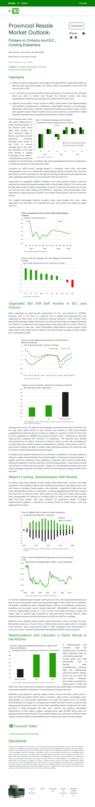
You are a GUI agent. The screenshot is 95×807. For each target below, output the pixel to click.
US (18, 3)
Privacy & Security (31, 791)
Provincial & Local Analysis (20, 70)
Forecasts (42, 67)
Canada (11, 3)
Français (83, 3)
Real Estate (31, 67)
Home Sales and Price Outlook (23, 734)
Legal (42, 789)
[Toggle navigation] (9, 11)
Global (24, 3)
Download (76, 26)
